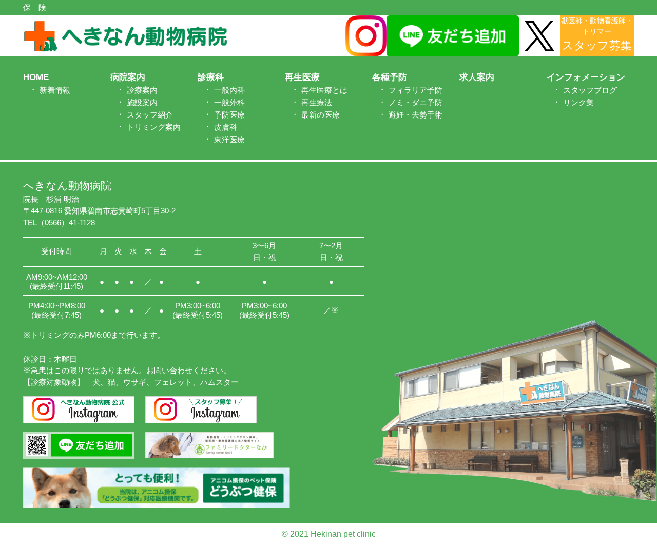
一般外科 (229, 102)
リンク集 (578, 102)
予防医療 (229, 114)
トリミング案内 (154, 127)
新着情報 (55, 90)
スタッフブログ (590, 90)
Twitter (648, 188)
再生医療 (302, 77)
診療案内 (142, 90)
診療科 (211, 77)
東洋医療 (229, 139)
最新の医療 (320, 114)
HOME (36, 77)
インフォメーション (586, 77)
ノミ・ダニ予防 (415, 102)
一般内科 (229, 90)
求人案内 (476, 77)
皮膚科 (225, 127)
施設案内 (142, 102)
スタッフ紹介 (150, 114)
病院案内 (127, 77)
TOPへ (618, 506)
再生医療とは (324, 90)
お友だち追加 (648, 268)
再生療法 (316, 102)
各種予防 (389, 77)
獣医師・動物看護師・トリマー (597, 34)
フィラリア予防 (415, 90)
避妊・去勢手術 (415, 114)
